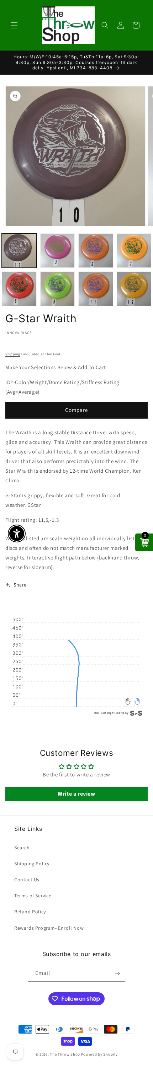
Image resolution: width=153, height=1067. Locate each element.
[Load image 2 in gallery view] (57, 250)
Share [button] (20, 585)
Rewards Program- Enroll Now (49, 928)
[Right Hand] (137, 701)
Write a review (76, 793)
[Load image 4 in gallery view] (134, 250)
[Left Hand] (128, 701)
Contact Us (26, 879)
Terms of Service (33, 895)
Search (22, 847)
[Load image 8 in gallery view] (134, 288)
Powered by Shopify (99, 1054)
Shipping (12, 354)
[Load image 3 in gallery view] (95, 250)
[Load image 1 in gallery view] (19, 250)
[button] (14, 25)
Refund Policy (30, 911)
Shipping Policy (31, 863)
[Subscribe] (117, 973)
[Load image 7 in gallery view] (95, 288)
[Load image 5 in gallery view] (19, 288)
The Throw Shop (65, 1054)
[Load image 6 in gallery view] (57, 288)
